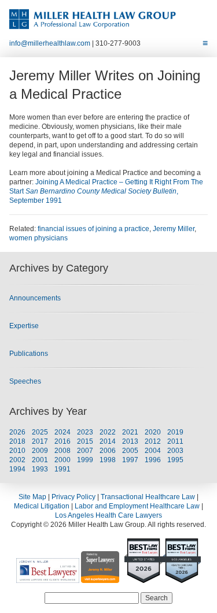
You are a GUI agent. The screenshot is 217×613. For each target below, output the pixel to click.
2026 (17, 432)
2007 (85, 451)
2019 (175, 432)
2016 (62, 441)
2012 (153, 441)
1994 (17, 469)
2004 (153, 451)
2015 (85, 441)
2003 (175, 451)
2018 (17, 441)
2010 (17, 451)
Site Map (32, 497)
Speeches (25, 381)
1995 (175, 460)
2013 (130, 441)
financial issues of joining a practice (93, 229)
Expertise (24, 326)
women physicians (38, 238)
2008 (62, 451)
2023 (85, 432)
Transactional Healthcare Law (148, 497)
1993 (40, 469)
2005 (130, 451)
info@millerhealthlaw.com (49, 43)
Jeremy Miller (173, 229)
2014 (108, 441)
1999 (85, 460)
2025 (40, 432)
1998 (108, 460)
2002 (17, 460)
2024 (62, 432)
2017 (40, 441)
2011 (175, 441)
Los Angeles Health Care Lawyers (108, 515)
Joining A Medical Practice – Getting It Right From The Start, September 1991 (106, 191)
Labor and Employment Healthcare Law (137, 506)
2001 (40, 460)
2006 (108, 451)
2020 (153, 432)
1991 (62, 469)
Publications (28, 354)
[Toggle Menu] (205, 43)
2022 (108, 432)
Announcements (35, 298)
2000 (62, 460)
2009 (40, 451)
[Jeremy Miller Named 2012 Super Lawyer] (100, 578)
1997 (130, 460)
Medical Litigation (41, 506)
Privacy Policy (73, 497)
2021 (130, 432)
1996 (153, 460)
